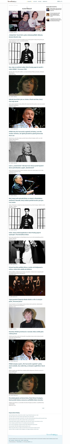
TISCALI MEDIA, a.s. (20, 441)
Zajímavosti (15, 64)
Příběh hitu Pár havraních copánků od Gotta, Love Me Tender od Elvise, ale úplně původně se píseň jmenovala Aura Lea (26, 133)
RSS (9, 440)
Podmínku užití (17, 440)
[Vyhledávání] (61, 1)
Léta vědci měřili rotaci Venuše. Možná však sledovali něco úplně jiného (21, 416)
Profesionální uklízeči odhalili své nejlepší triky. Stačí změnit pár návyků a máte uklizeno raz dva (26, 421)
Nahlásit (50, 438)
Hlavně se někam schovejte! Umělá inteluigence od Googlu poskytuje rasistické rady (23, 429)
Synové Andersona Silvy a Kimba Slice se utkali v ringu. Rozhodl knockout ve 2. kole (23, 415)
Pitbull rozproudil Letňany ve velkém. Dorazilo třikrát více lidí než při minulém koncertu (24, 427)
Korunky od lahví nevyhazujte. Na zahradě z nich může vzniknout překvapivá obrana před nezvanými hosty (28, 418)
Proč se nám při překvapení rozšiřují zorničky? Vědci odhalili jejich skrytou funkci (23, 424)
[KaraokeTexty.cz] (12, 1)
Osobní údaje (26, 440)
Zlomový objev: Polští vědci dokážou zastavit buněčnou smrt (19, 426)
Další (43, 408)
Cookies (22, 440)
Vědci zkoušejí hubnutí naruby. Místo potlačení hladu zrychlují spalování (21, 419)
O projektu (12, 440)
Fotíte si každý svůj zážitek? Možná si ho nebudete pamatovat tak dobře (21, 422)
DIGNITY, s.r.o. (30, 441)
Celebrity (15, 32)
